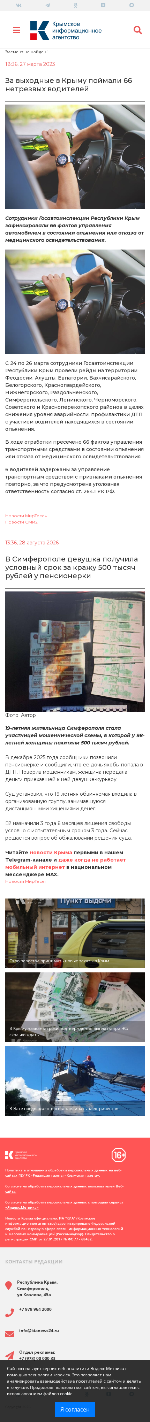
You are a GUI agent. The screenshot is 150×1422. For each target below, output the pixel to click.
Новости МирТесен (26, 515)
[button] (138, 30)
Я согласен (75, 1409)
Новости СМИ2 (21, 522)
